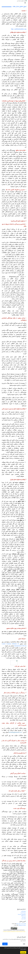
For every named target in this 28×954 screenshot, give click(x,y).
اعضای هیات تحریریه (22, 914)
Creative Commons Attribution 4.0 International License (14, 932)
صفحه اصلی (23, 911)
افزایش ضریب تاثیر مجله (21, 924)
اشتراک (5, 944)
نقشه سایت (23, 919)
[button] (19, 949)
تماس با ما (24, 917)
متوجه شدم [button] (23, 952)
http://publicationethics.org (18, 29)
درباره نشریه (23, 913)
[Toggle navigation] (14, 3)
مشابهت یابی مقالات (22, 925)
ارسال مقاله (23, 916)
